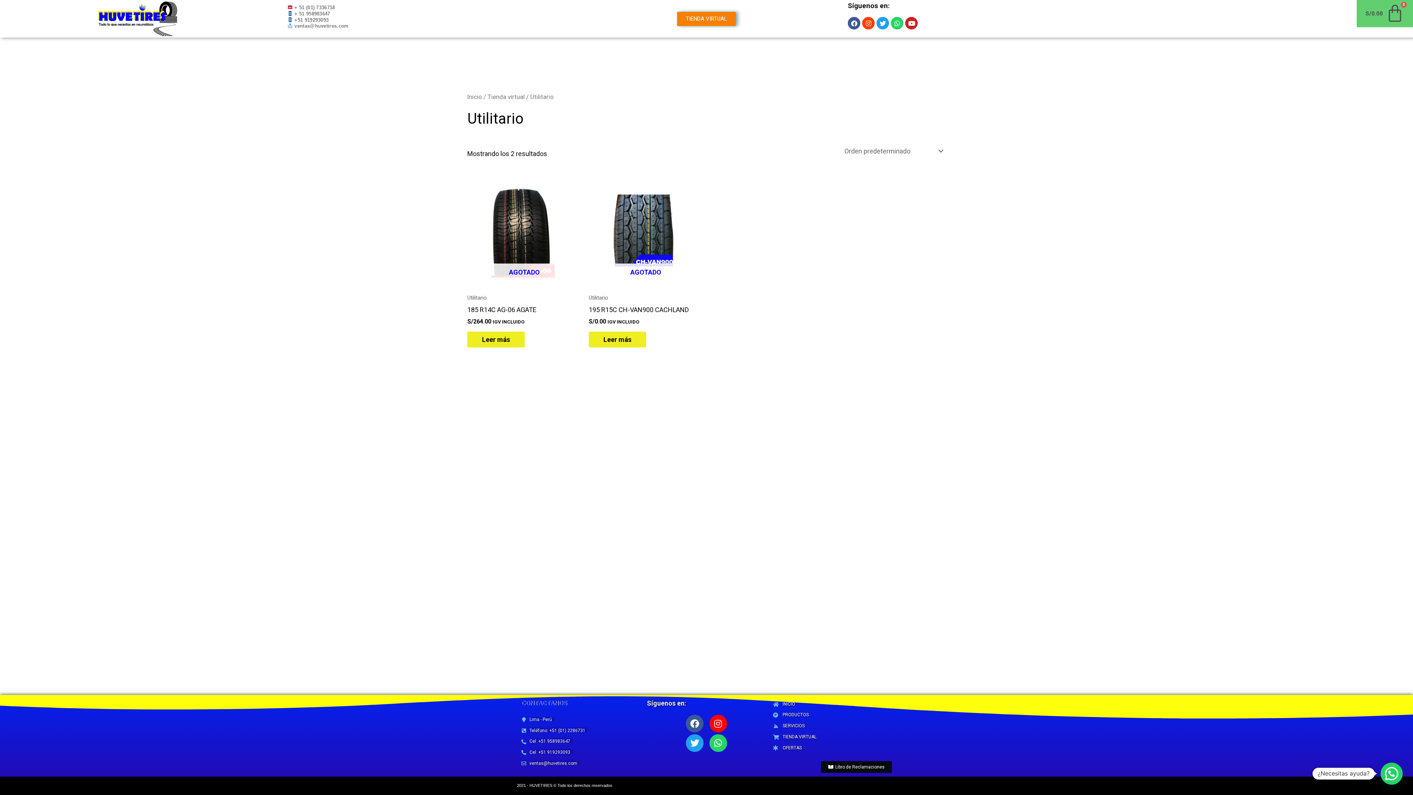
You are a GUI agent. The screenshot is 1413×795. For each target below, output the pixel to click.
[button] (1392, 774)
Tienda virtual (506, 96)
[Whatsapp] (718, 743)
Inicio (474, 96)
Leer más (496, 339)
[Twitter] (695, 743)
